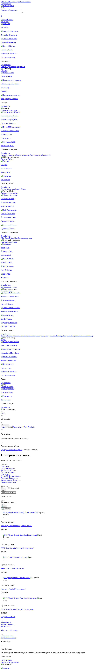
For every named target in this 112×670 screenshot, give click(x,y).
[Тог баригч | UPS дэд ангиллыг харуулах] (15, 470)
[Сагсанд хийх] (6, 580)
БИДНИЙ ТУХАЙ (8, 617)
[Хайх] (22, 12)
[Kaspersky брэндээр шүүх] (6, 508)
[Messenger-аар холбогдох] (5, 668)
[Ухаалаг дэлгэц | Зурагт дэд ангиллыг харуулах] (19, 480)
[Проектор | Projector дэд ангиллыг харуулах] (17, 478)
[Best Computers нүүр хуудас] (7, 6)
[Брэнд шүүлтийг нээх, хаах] (7, 486)
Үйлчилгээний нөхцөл (9, 630)
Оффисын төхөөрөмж (14, 450)
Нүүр (3, 450)
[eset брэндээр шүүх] (4, 506)
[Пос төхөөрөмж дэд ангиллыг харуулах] (14, 468)
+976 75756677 (6, 660)
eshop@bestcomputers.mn (10, 662)
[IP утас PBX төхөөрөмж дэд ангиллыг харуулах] (20, 476)
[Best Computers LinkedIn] (1, 666)
